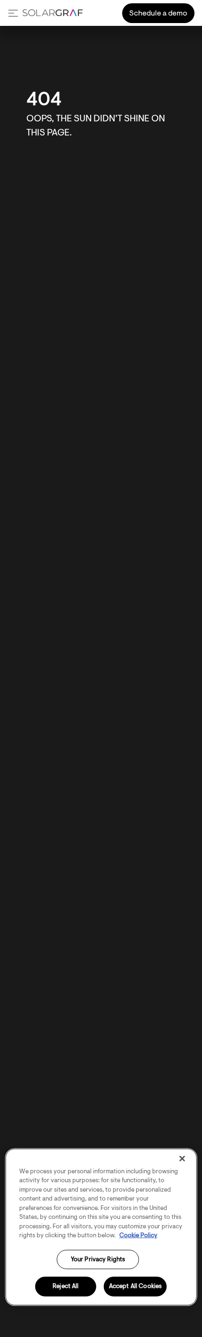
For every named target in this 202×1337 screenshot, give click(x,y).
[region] (101, 1226)
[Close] (181, 1158)
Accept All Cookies (135, 1286)
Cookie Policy (138, 1236)
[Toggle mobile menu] (13, 13)
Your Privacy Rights (98, 1259)
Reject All (65, 1286)
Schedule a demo (158, 13)
